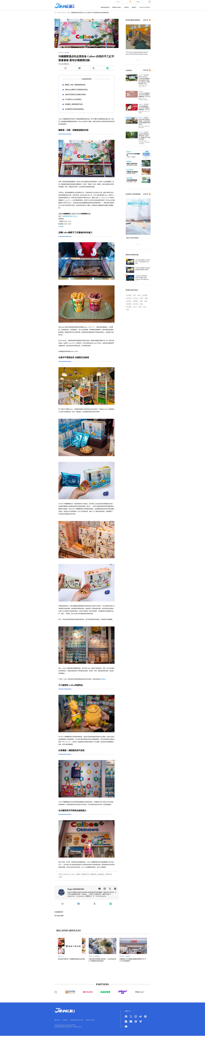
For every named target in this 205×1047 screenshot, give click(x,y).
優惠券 (140, 112)
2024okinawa (67, 874)
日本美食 (129, 301)
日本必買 (136, 304)
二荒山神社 (141, 142)
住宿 (140, 126)
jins (149, 111)
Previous (132, 59)
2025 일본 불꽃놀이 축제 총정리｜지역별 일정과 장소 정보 (142, 261)
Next (144, 59)
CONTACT (65, 1020)
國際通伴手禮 (85, 874)
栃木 (146, 140)
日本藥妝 (129, 307)
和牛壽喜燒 (147, 142)
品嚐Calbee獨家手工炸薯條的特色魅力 (76, 89)
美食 (60, 874)
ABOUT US (57, 1020)
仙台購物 (141, 99)
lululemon (144, 86)
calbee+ (73, 874)
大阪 (145, 307)
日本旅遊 (129, 295)
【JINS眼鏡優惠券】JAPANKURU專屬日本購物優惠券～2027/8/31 (144, 108)
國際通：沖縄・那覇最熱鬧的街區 (75, 84)
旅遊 (141, 304)
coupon (146, 111)
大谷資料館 (141, 143)
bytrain (135, 307)
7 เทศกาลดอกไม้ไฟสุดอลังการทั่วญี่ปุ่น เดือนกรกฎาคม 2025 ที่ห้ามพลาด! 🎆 (142, 278)
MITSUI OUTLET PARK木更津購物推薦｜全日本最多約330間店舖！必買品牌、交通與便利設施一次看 (144, 80)
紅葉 (128, 309)
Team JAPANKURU (75, 889)
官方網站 (61, 226)
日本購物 (145, 295)
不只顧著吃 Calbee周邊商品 (73, 99)
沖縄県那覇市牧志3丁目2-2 (69, 216)
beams (140, 86)
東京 (143, 111)
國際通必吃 (93, 874)
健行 (143, 126)
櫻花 (140, 307)
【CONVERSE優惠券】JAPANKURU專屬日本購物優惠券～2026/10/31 (144, 95)
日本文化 (129, 298)
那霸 (60, 877)
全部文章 (145, 20)
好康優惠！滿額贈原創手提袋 (74, 104)
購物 (143, 85)
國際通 (78, 874)
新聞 (142, 298)
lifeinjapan (136, 298)
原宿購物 (146, 99)
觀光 (143, 140)
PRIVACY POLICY (90, 1020)
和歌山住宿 (147, 126)
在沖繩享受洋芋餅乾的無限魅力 (74, 109)
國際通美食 (101, 874)
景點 (146, 298)
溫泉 (141, 301)
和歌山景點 (141, 127)
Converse (144, 98)
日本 (135, 295)
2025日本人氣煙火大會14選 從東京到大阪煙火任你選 (142, 268)
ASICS (146, 85)
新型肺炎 (136, 301)
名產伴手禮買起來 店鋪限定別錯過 (75, 94)
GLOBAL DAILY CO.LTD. (76, 1020)
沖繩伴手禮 (109, 874)
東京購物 (129, 304)
